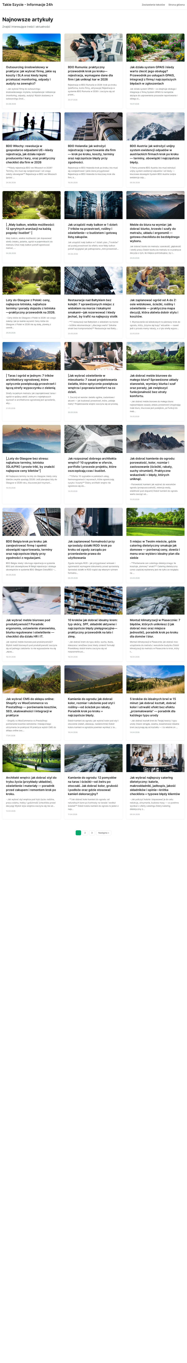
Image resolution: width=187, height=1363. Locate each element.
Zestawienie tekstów (153, 4)
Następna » (103, 833)
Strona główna (176, 4)
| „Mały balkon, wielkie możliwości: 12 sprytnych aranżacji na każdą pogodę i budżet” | (30, 229)
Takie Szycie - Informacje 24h (27, 4)
